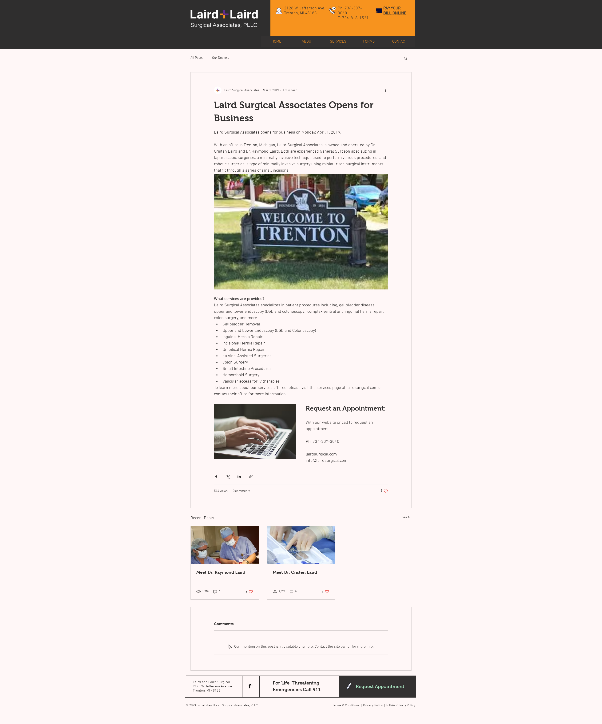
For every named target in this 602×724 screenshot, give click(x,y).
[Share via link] (251, 476)
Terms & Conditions (346, 706)
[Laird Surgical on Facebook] (250, 686)
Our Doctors (220, 58)
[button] (405, 58)
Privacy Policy (373, 706)
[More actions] (385, 90)
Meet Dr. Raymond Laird (220, 572)
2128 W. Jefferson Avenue (212, 686)
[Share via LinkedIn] (239, 476)
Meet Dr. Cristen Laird (295, 572)
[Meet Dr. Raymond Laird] (225, 545)
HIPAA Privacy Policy (400, 706)
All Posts (196, 58)
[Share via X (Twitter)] (228, 476)
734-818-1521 (355, 18)
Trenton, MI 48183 (206, 690)
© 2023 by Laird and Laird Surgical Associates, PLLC (222, 706)
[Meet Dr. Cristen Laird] (301, 545)
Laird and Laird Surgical (211, 682)
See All (407, 517)
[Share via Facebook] (216, 476)
